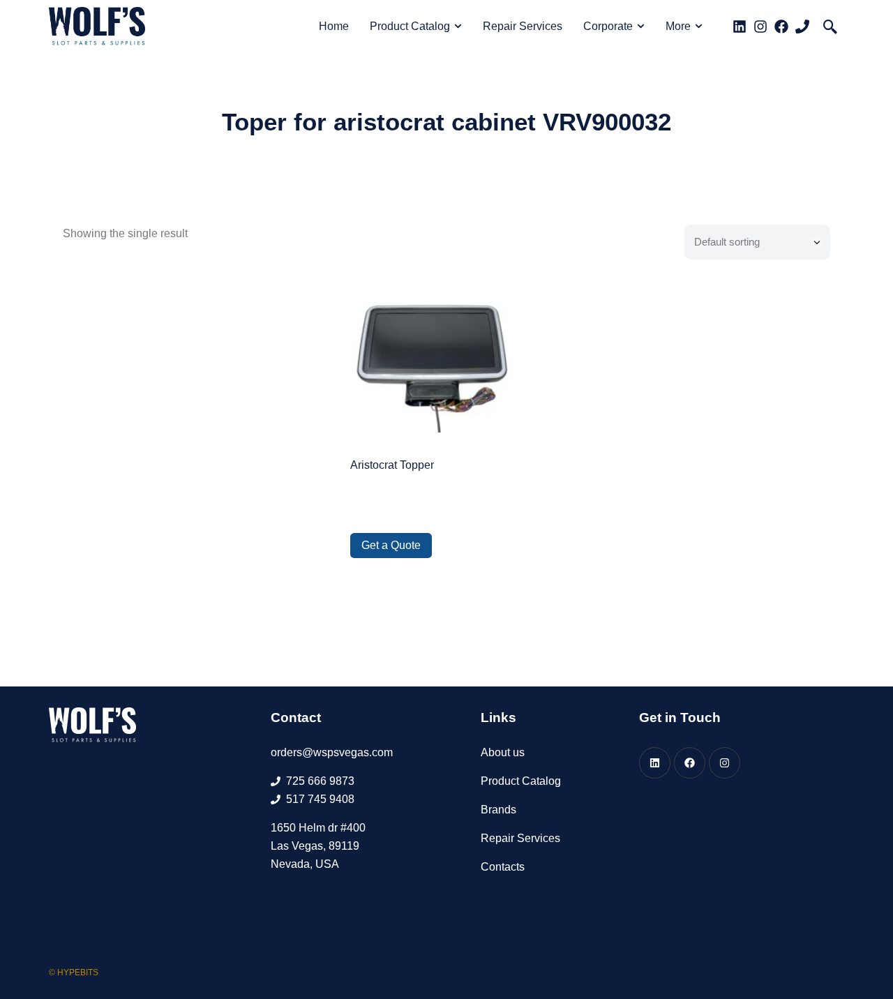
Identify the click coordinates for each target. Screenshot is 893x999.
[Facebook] (781, 26)
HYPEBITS (77, 972)
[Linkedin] (739, 26)
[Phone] (802, 26)
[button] (830, 26)
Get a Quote (391, 545)
